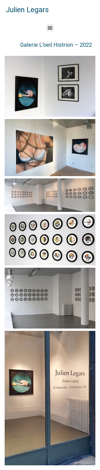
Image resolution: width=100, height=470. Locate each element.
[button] (50, 28)
